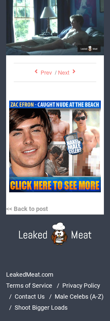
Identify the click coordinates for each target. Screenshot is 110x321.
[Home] (55, 234)
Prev (46, 72)
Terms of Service (29, 285)
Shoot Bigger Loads (41, 307)
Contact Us (30, 296)
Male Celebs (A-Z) (79, 296)
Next (64, 72)
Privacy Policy (81, 285)
